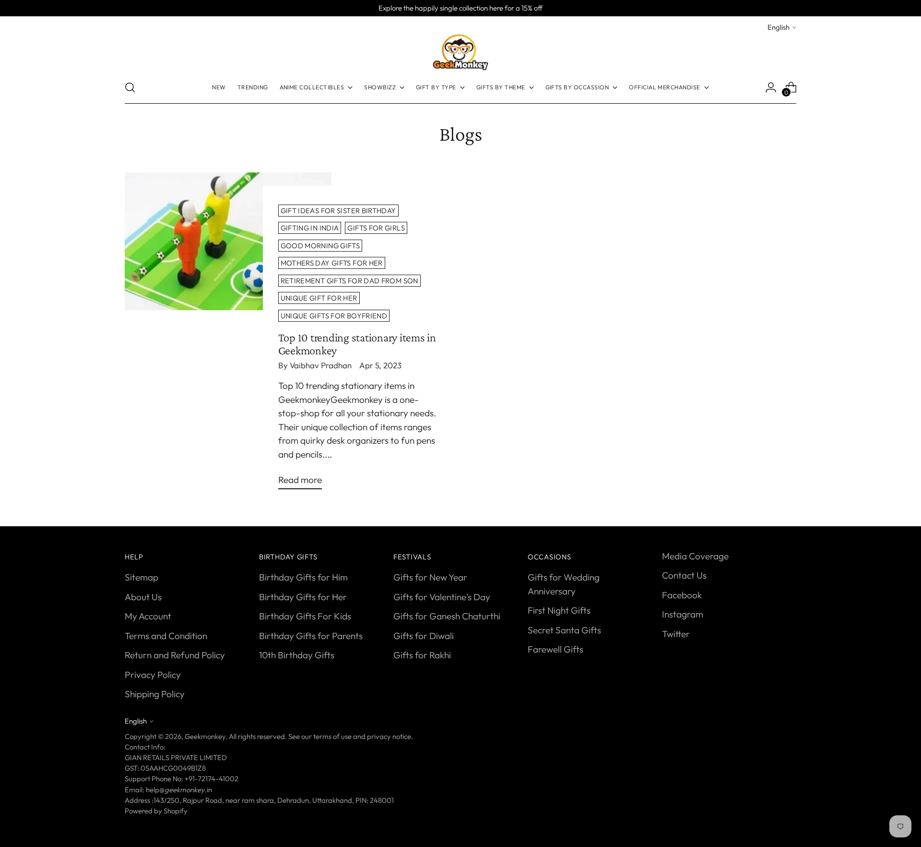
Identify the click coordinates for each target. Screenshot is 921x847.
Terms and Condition (166, 635)
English (779, 27)
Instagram (682, 614)
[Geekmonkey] (460, 52)
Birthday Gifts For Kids (305, 616)
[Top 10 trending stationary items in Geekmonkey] (228, 334)
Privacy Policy (153, 674)
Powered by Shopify (156, 810)
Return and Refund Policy (175, 655)
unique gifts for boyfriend (334, 315)
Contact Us (684, 575)
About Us (143, 597)
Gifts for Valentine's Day (441, 597)
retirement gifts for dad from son (349, 280)
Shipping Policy (155, 694)
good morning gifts (320, 245)
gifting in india (310, 227)
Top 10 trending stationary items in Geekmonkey (357, 344)
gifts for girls (376, 227)
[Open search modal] (130, 87)
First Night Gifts (559, 610)
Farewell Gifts (555, 649)
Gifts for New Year (430, 577)
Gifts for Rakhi (422, 655)
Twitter (676, 634)
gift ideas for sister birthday (338, 210)
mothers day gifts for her (332, 262)
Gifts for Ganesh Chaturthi (446, 616)
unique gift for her (319, 297)
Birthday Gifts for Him (303, 577)
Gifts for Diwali (423, 635)
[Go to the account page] (770, 87)
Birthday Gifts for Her (303, 597)
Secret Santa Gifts (564, 630)
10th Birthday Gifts (296, 655)
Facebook (682, 595)
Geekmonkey (205, 736)
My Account (148, 616)
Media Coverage (695, 556)
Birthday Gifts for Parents (311, 635)
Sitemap (141, 577)
